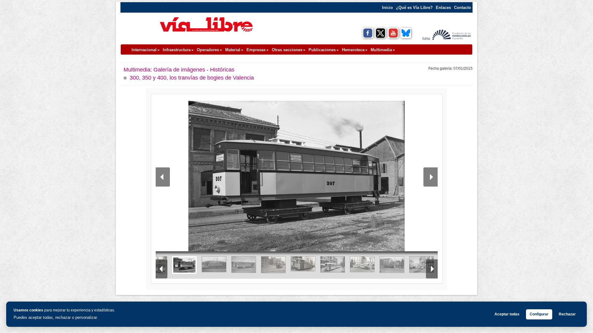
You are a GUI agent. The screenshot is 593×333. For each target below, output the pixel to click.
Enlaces (443, 7)
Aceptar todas (506, 314)
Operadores (208, 49)
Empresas (256, 49)
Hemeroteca (353, 49)
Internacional (144, 49)
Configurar (539, 314)
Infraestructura (177, 49)
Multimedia (381, 49)
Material (232, 49)
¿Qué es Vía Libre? (414, 7)
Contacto (462, 7)
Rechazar (567, 314)
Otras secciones (287, 49)
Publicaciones (322, 49)
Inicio (387, 7)
